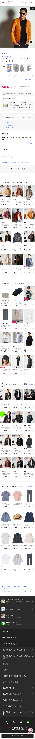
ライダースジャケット (9, 589)
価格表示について (8, 122)
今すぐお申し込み (14, 109)
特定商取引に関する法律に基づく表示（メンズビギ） (14, 163)
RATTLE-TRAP (7, 56)
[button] (17, 27)
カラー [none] (3, 66)
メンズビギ (6, 53)
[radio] (9, 68)
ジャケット (26, 586)
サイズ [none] (3, 76)
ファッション (17, 586)
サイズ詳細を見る (29, 79)
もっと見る (29, 143)
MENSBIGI (8, 586)
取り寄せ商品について (9, 125)
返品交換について (8, 127)
